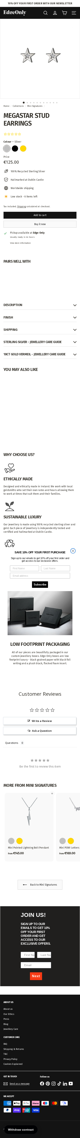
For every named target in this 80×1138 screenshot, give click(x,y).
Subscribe (40, 584)
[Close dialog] (73, 550)
